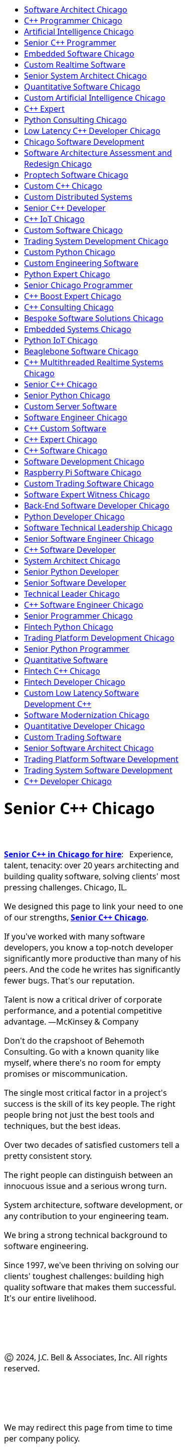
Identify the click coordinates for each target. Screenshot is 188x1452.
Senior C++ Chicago (60, 384)
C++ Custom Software (65, 428)
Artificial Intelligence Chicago (79, 31)
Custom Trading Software (72, 737)
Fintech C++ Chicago (62, 670)
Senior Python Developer (71, 571)
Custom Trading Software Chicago (89, 483)
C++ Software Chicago (65, 450)
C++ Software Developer (70, 549)
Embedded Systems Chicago (77, 329)
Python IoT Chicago (61, 340)
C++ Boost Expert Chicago (72, 296)
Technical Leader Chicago (72, 593)
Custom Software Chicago (73, 229)
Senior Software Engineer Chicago (89, 538)
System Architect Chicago (72, 560)
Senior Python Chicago (67, 395)
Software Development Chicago (84, 461)
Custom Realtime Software (74, 64)
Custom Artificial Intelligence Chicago (94, 97)
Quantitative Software (66, 659)
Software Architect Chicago (75, 9)
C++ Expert (44, 108)
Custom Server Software (70, 406)
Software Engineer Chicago (75, 417)
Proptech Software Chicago (76, 174)
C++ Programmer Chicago (73, 20)
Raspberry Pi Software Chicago (82, 472)
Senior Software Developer (75, 582)
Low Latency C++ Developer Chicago (92, 130)
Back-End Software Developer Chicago (96, 505)
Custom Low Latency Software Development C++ (81, 698)
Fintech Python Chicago (68, 626)
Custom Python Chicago (69, 252)
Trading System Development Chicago (96, 241)
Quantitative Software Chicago (82, 86)
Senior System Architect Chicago (85, 75)
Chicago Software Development (84, 141)
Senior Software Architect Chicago (89, 748)
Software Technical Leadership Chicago (98, 527)
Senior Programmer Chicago (78, 615)
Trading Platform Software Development (101, 759)
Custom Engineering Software (81, 263)
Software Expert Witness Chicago (87, 494)
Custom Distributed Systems (78, 196)
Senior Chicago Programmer (78, 285)
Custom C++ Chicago (63, 185)
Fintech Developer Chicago (74, 681)
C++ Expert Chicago (60, 439)
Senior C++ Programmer (70, 42)
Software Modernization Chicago (86, 714)
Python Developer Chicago (74, 516)
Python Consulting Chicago (75, 119)
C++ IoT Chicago (54, 218)
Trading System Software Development (98, 770)
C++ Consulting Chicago (69, 307)
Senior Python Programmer (76, 648)
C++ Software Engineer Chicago (83, 604)
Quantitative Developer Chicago (84, 726)
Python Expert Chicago (67, 274)
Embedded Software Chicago (79, 53)
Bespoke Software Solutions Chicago (93, 318)
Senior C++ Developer (65, 207)
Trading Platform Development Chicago (99, 637)
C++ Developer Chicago (68, 781)
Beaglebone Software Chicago (81, 351)
